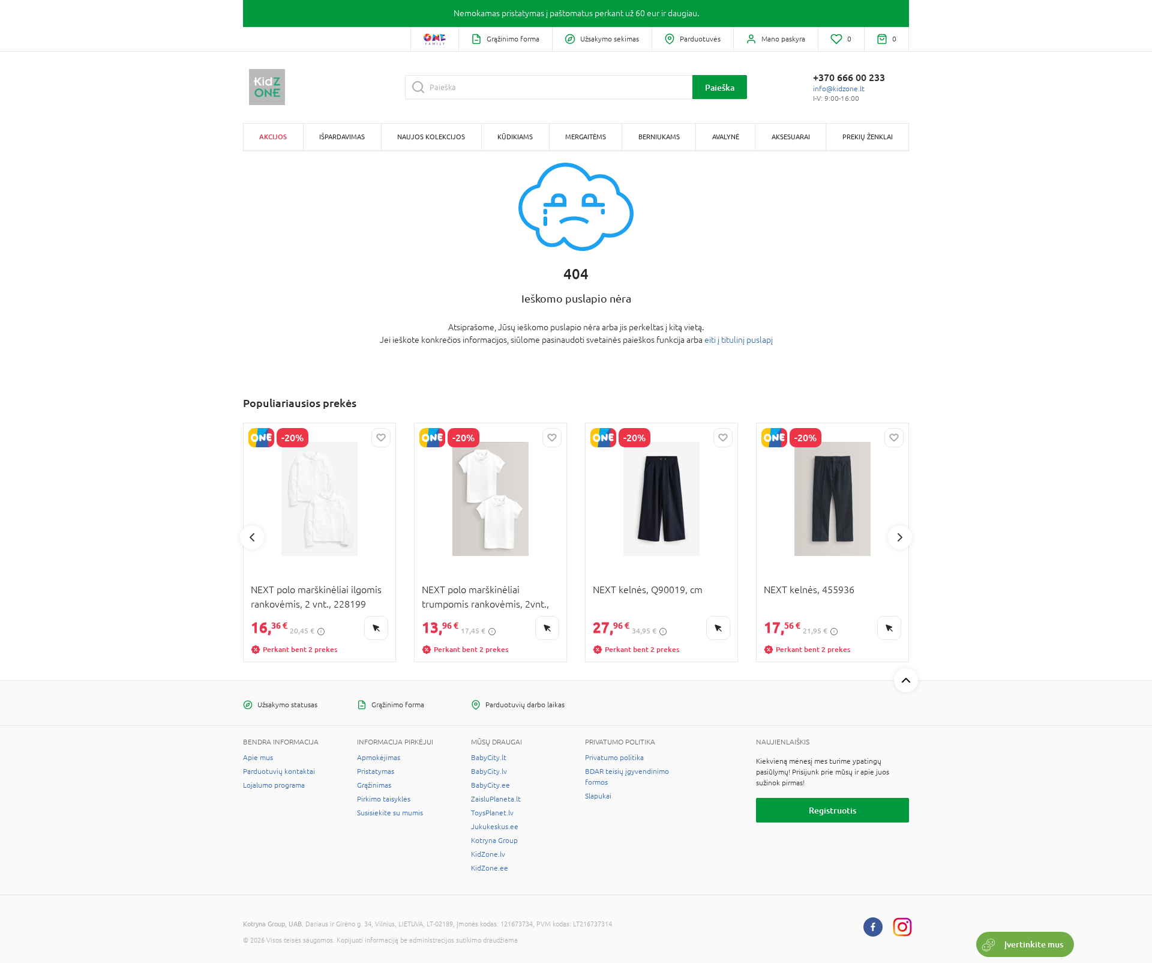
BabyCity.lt (488, 757)
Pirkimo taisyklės (383, 799)
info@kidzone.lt (839, 89)
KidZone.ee (489, 868)
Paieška (719, 87)
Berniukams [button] (659, 136)
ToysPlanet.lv (492, 813)
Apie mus (258, 757)
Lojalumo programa (274, 785)
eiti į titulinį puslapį (738, 340)
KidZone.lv (488, 854)
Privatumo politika (614, 757)
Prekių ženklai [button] (867, 136)
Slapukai (598, 796)
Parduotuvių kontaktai (279, 771)
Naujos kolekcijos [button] (431, 136)
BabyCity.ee (490, 785)
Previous (252, 537)
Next (900, 537)
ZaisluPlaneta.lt (496, 799)
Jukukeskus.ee (494, 827)
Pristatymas (375, 771)
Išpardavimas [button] (342, 136)
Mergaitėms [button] (585, 136)
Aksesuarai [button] (791, 136)
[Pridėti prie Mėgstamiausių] (381, 438)
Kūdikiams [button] (515, 136)
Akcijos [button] (273, 136)
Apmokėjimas (378, 757)
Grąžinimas (374, 785)
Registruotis (832, 810)
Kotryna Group (494, 840)
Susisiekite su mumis (390, 813)
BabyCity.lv (489, 771)
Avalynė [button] (725, 136)
